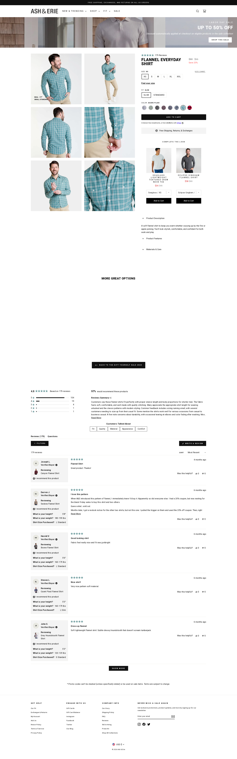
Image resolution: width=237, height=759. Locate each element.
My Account (35, 716)
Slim (146, 95)
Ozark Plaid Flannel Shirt (52, 591)
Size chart (200, 71)
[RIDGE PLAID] (177, 109)
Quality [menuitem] (102, 429)
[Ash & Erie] (44, 11)
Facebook (70, 720)
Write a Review (195, 444)
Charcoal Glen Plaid (170, 107)
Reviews (105, 720)
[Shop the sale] (118, 32)
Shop (94, 11)
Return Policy (36, 725)
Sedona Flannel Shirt (50, 504)
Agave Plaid (183, 107)
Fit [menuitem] (93, 429)
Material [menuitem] (114, 429)
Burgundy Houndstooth (163, 107)
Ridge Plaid (176, 107)
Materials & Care (153, 249)
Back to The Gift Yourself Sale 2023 (120, 365)
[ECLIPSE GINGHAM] (157, 109)
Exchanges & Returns (39, 712)
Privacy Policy (36, 733)
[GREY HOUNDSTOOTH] (144, 109)
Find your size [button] (148, 83)
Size (173, 71)
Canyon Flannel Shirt (50, 473)
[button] (154, 55)
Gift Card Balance (73, 712)
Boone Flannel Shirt (50, 547)
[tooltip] (110, 398)
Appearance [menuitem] (127, 429)
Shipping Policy (108, 712)
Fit (105, 11)
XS (145, 76)
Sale (117, 11)
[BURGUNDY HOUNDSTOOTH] (164, 109)
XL (171, 76)
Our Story (106, 708)
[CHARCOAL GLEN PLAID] (170, 109)
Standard (159, 95)
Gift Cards (70, 708)
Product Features (154, 238)
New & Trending (73, 11)
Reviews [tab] (38, 437)
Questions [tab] (53, 437)
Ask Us (33, 720)
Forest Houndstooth (150, 107)
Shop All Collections (110, 733)
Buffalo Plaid (189, 107)
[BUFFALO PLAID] (190, 109)
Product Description (155, 218)
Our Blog (69, 729)
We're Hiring (107, 725)
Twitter (69, 725)
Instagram (70, 716)
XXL (179, 76)
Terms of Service (37, 729)
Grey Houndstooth (144, 107)
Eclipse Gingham (157, 107)
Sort (181, 452)
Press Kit (105, 729)
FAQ (103, 716)
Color (150, 103)
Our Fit (33, 708)
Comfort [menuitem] (141, 429)
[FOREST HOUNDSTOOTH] (151, 109)
